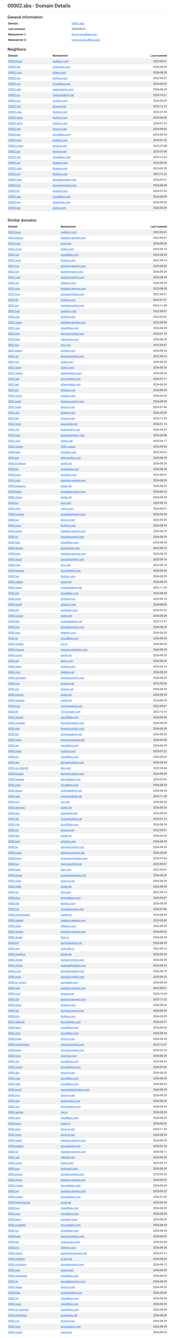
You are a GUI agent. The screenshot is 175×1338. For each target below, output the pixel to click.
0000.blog (14, 1055)
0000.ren (13, 819)
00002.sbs (78, 23)
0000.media (15, 1197)
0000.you (13, 1321)
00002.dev (14, 134)
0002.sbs (13, 412)
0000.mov (14, 1213)
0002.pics (14, 288)
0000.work (14, 599)
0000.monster (16, 723)
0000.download (17, 1275)
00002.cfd (14, 157)
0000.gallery (15, 582)
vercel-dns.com (70, 339)
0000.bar (13, 520)
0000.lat (13, 1151)
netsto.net (67, 441)
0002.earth (14, 401)
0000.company (17, 678)
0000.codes (15, 1163)
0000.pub (14, 796)
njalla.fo (66, 1123)
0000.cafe (14, 480)
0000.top (13, 864)
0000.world (15, 604)
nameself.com (69, 982)
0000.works (15, 1332)
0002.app (14, 328)
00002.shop (15, 117)
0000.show (15, 1005)
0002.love (14, 294)
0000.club (14, 565)
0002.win (13, 254)
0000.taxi (13, 835)
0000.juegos (15, 615)
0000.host (14, 553)
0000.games (15, 1112)
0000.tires (14, 1326)
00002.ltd (14, 191)
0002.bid (13, 418)
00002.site (14, 89)
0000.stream (15, 931)
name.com (67, 508)
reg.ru (64, 1112)
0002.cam (14, 441)
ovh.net (65, 802)
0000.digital (15, 960)
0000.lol (13, 638)
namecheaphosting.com (75, 1089)
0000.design (15, 548)
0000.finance (16, 570)
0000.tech (14, 841)
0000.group (15, 790)
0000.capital (15, 920)
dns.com (66, 345)
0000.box (13, 1168)
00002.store (15, 123)
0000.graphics (16, 954)
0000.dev (13, 762)
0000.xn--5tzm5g (18, 1309)
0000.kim (13, 1016)
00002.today (15, 146)
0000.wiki (14, 988)
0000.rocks (15, 740)
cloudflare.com (62, 83)
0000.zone (14, 971)
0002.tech (14, 339)
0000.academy (17, 1225)
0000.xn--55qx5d (18, 768)
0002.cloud (15, 249)
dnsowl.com (68, 412)
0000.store (14, 926)
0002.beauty (15, 237)
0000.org (13, 689)
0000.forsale (15, 773)
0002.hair (14, 311)
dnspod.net (59, 106)
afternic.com (68, 283)
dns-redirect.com (71, 379)
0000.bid (13, 943)
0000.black (15, 491)
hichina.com (60, 78)
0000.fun (13, 909)
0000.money (15, 717)
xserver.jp (66, 1332)
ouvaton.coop (69, 1219)
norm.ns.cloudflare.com (86, 40)
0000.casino (15, 1185)
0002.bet (13, 384)
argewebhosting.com (73, 965)
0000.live (13, 627)
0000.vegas (15, 1287)
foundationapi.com (72, 909)
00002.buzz (15, 61)
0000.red (13, 1010)
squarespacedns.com (73, 875)
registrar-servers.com (73, 237)
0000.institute (16, 1259)
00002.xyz (14, 83)
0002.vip (13, 356)
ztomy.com (67, 367)
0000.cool (14, 993)
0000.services (16, 807)
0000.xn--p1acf (17, 982)
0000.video (15, 886)
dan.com (66, 869)
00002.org (14, 100)
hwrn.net (66, 243)
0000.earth (14, 1050)
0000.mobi (14, 881)
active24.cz (67, 948)
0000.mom (14, 1134)
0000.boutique (17, 463)
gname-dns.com (70, 429)
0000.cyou (14, 525)
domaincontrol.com (72, 277)
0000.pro (13, 756)
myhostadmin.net (63, 95)
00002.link (14, 129)
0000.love (14, 706)
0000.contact (16, 514)
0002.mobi (14, 407)
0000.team (14, 1027)
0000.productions (18, 1044)
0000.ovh (13, 802)
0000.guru (14, 1129)
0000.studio (15, 937)
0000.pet (13, 1242)
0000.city (13, 999)
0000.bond (14, 1089)
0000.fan (13, 576)
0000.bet (13, 458)
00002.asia (15, 112)
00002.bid (14, 208)
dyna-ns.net (60, 129)
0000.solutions (17, 1264)
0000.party (14, 1123)
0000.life (13, 734)
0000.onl (13, 1191)
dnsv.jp (65, 937)
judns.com (67, 362)
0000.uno (14, 1106)
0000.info (14, 824)
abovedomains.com (65, 179)
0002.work (14, 260)
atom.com (67, 661)
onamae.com (69, 1055)
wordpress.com (70, 469)
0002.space (15, 350)
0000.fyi (13, 536)
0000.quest (15, 1140)
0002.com (14, 277)
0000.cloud (15, 559)
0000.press (15, 751)
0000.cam (14, 1118)
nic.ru (64, 644)
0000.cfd (13, 1061)
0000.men (14, 1078)
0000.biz (13, 503)
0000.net (13, 661)
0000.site (13, 903)
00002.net (14, 67)
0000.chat (14, 1033)
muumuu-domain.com (74, 649)
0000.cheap (15, 497)
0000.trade (14, 1039)
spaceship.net (69, 424)
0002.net (13, 271)
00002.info (14, 140)
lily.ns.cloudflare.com (84, 34)
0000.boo (14, 1208)
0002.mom (14, 424)
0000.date (14, 1084)
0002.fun (13, 362)
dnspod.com (60, 162)
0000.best (14, 452)
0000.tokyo (15, 858)
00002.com (15, 72)
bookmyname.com (72, 271)
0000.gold (14, 785)
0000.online (15, 965)
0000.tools (14, 1304)
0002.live (13, 266)
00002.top (14, 78)
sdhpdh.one (68, 1157)
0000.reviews (16, 779)
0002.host (14, 243)
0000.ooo (14, 683)
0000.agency (16, 1146)
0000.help (14, 542)
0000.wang (15, 587)
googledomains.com (73, 491)
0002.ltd (13, 300)
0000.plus (14, 898)
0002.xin (13, 390)
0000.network (16, 1022)
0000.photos (15, 694)
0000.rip (13, 1281)
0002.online (15, 373)
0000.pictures (16, 700)
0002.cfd (13, 429)
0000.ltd (13, 711)
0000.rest (13, 1101)
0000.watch (15, 1253)
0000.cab (13, 1157)
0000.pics (14, 1095)
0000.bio (13, 469)
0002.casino (15, 446)
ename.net (67, 689)
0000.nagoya (16, 649)
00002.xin (14, 174)
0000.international (19, 1202)
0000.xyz (13, 1247)
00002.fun (14, 106)
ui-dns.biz (66, 1259)
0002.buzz (14, 232)
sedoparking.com (63, 89)
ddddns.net (67, 672)
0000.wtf (13, 610)
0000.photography (19, 914)
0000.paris (14, 1219)
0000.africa (15, 1180)
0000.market (15, 644)
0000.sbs (13, 1072)
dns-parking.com (71, 1106)
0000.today (15, 852)
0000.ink (13, 830)
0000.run (13, 745)
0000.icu (13, 1230)
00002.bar (14, 185)
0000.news (14, 666)
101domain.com (70, 711)
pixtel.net (66, 463)
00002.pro (14, 162)
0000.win (13, 593)
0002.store (14, 367)
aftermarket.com (71, 384)
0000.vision (15, 1067)
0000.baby (14, 1236)
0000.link (13, 621)
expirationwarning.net (74, 1253)
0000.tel (13, 847)
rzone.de (66, 1202)
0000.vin (13, 1298)
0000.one (13, 948)
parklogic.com (69, 610)
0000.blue (14, 1292)
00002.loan (15, 179)
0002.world (15, 395)
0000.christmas (17, 1315)
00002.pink (15, 168)
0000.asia (14, 1270)
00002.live (14, 202)
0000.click (14, 508)
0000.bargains (17, 486)
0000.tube (14, 869)
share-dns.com (61, 67)
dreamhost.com (70, 548)
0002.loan (14, 435)
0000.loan (14, 632)
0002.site (13, 379)
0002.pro (13, 305)
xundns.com (60, 100)
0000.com (14, 672)
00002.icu (14, 95)
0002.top (13, 345)
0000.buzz (14, 474)
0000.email (15, 531)
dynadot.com (69, 452)
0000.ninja (14, 976)
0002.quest (15, 322)
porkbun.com (61, 61)
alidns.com (59, 72)
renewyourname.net (72, 740)
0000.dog (14, 728)
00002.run (14, 151)
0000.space (15, 875)
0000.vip (13, 892)
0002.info (14, 333)
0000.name (15, 655)
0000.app (14, 813)
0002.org (13, 283)
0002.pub (14, 316)
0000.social (15, 1174)
